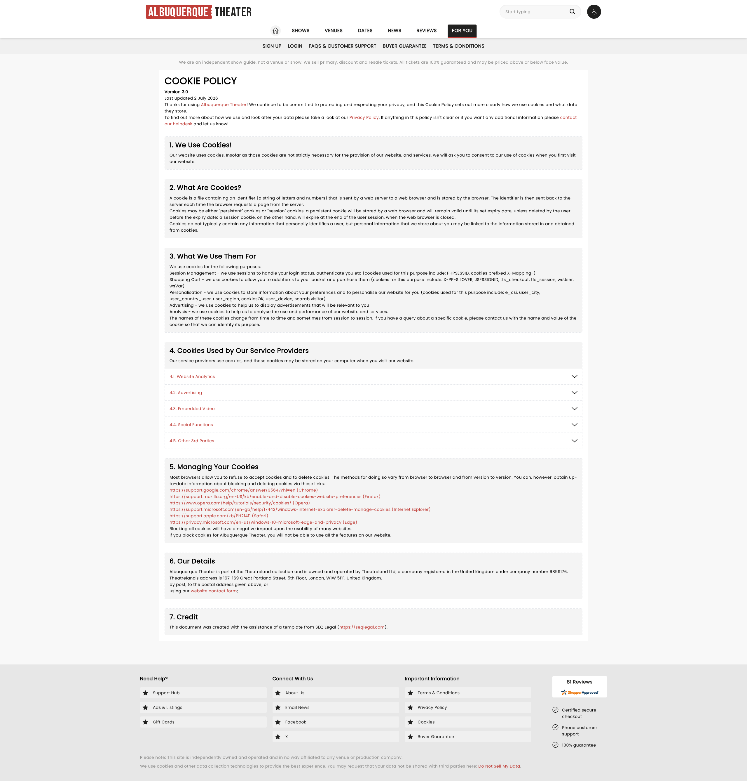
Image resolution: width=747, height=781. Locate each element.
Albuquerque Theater (224, 104)
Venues (334, 30)
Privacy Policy (364, 117)
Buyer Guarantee (405, 46)
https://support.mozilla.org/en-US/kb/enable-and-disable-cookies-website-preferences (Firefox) (275, 496)
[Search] (573, 11)
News (394, 30)
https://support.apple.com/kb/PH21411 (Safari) (219, 516)
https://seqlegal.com (362, 627)
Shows (300, 30)
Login (295, 46)
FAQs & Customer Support (342, 46)
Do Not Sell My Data (499, 766)
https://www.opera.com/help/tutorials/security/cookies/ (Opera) (240, 503)
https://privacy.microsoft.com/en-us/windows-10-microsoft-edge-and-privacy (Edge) (263, 522)
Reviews (427, 30)
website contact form (214, 591)
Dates (365, 30)
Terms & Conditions (458, 46)
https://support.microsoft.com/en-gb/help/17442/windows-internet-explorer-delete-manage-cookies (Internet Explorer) (300, 509)
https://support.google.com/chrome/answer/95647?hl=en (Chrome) (244, 490)
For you (462, 30)
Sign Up (272, 46)
